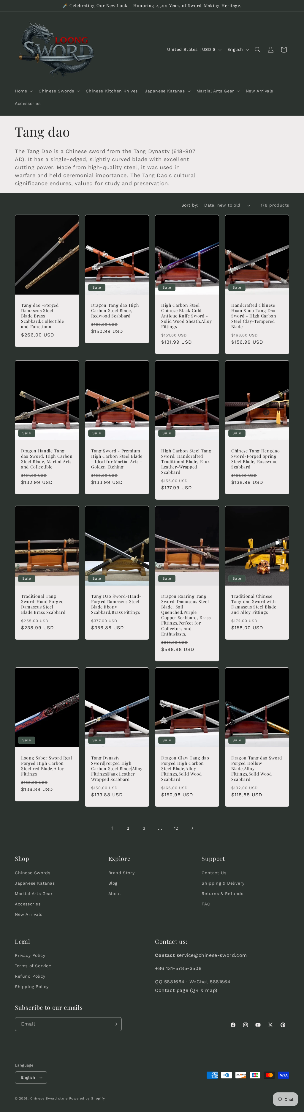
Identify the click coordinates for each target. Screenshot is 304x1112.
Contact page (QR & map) (186, 990)
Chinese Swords (32, 872)
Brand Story (121, 872)
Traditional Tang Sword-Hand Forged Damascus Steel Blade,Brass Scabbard (43, 604)
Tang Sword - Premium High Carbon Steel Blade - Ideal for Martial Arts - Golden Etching (116, 459)
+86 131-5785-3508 (178, 968)
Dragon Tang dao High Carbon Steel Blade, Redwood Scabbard (115, 311)
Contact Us (214, 872)
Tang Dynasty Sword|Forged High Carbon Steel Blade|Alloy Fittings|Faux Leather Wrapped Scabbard (116, 768)
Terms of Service (33, 965)
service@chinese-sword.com (212, 955)
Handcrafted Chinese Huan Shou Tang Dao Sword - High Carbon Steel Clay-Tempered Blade (253, 316)
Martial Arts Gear (34, 893)
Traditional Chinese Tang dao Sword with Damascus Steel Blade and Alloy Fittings (253, 604)
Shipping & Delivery (223, 883)
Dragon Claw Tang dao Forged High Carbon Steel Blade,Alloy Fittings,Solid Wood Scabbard (185, 768)
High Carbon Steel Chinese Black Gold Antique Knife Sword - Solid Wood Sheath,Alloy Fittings (186, 316)
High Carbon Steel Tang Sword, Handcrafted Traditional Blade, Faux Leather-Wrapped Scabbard (186, 461)
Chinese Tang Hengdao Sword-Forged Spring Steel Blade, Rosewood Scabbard (255, 459)
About (114, 893)
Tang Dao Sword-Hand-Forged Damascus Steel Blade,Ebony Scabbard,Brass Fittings (116, 604)
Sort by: (189, 205)
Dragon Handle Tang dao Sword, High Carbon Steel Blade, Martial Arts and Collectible (47, 459)
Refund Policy (30, 976)
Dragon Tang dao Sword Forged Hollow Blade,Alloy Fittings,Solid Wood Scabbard (256, 768)
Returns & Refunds (222, 893)
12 (176, 828)
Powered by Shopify (87, 1098)
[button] (23, 91)
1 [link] (112, 828)
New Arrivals (28, 914)
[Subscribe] (114, 1024)
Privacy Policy (30, 955)
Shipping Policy (32, 986)
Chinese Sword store (49, 1098)
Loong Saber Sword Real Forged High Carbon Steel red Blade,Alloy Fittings (46, 766)
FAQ (206, 904)
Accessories (28, 904)
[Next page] (192, 828)
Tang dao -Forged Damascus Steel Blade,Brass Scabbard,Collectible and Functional (42, 316)
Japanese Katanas (35, 883)
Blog (112, 883)
